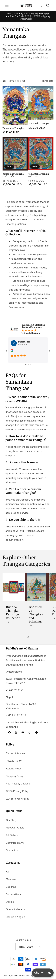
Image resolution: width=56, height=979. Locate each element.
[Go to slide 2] (28, 364)
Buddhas (11, 886)
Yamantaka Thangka (13, 128)
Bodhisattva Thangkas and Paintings (36, 614)
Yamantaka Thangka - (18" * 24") (14, 175)
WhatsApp (12, 726)
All (7, 871)
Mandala (11, 879)
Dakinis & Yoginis (15, 917)
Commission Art (15, 842)
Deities (10, 901)
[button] (7, 5)
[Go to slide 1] (25, 364)
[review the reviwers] (12, 351)
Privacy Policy (14, 761)
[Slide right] (35, 637)
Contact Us (12, 850)
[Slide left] (21, 637)
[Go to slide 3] (30, 364)
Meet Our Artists (15, 827)
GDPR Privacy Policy (17, 798)
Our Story (11, 820)
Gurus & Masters (15, 909)
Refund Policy (14, 768)
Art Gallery (12, 835)
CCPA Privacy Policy (17, 791)
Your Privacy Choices (18, 783)
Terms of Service (15, 753)
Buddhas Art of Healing (22, 976)
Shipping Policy (14, 776)
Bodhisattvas (13, 894)
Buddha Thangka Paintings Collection (13, 612)
